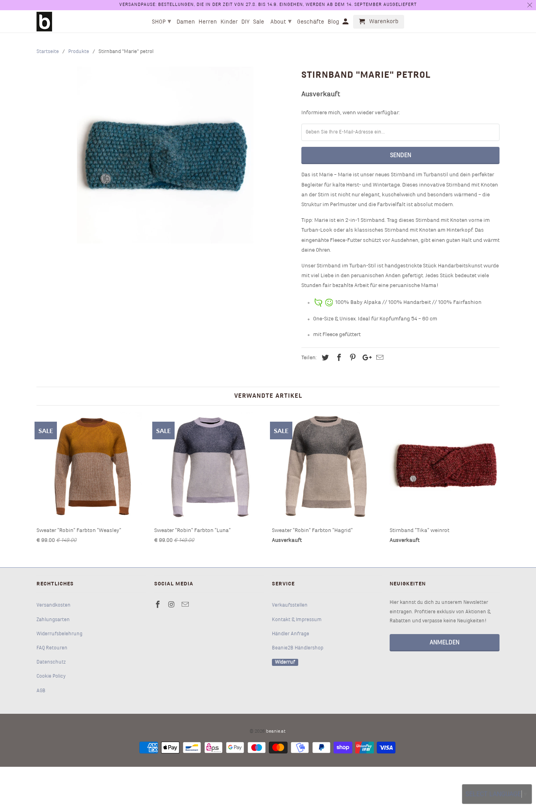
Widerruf (285, 662)
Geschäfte (310, 22)
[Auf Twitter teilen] (324, 358)
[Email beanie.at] (186, 605)
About (281, 21)
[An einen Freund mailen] (378, 358)
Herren (208, 22)
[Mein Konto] (346, 23)
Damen (186, 22)
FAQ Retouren (51, 648)
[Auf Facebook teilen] (338, 358)
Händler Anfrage (290, 634)
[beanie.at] (44, 21)
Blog (333, 22)
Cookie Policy (51, 676)
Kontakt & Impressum (297, 620)
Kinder (229, 22)
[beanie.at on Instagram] (172, 605)
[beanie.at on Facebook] (158, 605)
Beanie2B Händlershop (297, 648)
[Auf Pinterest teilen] (351, 358)
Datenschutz (51, 662)
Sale (258, 22)
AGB (41, 691)
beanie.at (276, 731)
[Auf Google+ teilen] (365, 358)
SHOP (161, 21)
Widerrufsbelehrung (59, 634)
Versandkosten (53, 605)
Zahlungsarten (53, 620)
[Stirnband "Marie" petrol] (165, 155)
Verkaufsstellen (290, 605)
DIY (245, 22)
